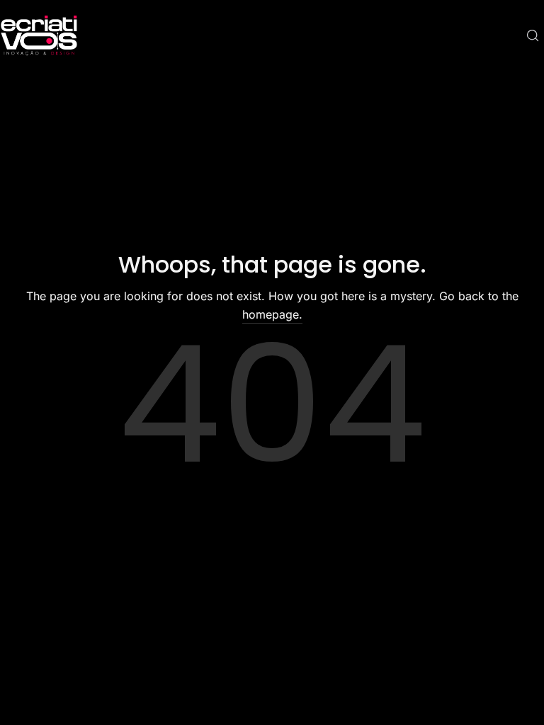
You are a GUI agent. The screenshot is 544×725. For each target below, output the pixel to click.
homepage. (272, 314)
